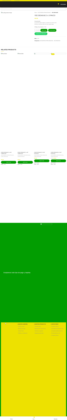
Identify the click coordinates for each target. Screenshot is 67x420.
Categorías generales (39, 333)
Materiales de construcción (40, 328)
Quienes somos (21, 326)
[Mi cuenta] (55, 4)
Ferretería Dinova (55, 326)
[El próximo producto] (65, 12)
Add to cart (44, 30)
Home (35, 12)
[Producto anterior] (62, 12)
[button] (50, 33)
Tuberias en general (39, 330)
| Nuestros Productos (40, 324)
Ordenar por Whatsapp (41, 33)
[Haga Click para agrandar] (3, 11)
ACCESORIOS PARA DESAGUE (44, 12)
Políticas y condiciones (22, 333)
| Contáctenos (54, 324)
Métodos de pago (21, 328)
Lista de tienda (38, 326)
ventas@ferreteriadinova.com (57, 328)
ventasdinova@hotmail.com (57, 330)
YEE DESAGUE (55, 12)
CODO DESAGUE (4, 156)
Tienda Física (21, 330)
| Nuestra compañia (23, 324)
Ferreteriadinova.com (55, 333)
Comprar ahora (52, 30)
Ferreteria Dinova (54, 335)
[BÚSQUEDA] (64, 9)
